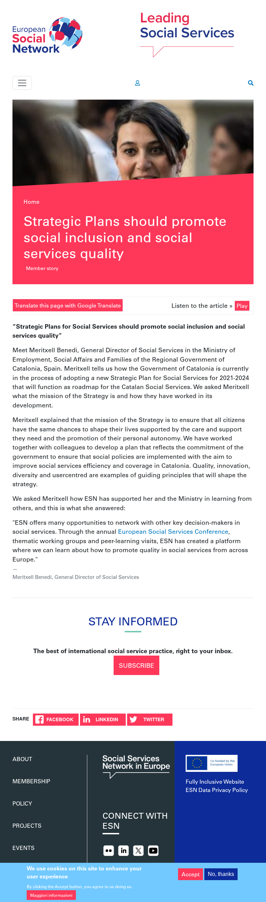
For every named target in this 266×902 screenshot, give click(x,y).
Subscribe (136, 665)
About (22, 758)
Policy (22, 803)
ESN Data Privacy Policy (217, 789)
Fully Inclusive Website (215, 781)
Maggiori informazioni (51, 895)
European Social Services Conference (173, 531)
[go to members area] (137, 83)
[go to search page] (251, 83)
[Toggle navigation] (22, 83)
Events (23, 847)
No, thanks (221, 874)
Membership (31, 781)
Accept (190, 874)
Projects (27, 825)
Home (31, 201)
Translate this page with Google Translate (68, 305)
